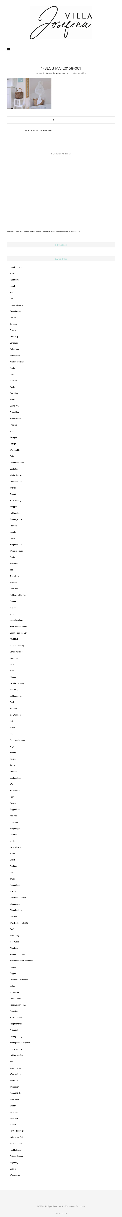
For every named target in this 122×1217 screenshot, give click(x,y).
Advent (13, 494)
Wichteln (13, 708)
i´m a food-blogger (17, 740)
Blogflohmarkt (16, 545)
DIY (11, 299)
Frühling (13, 425)
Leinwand (14, 589)
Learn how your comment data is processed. (61, 232)
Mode (12, 841)
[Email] (103, 49)
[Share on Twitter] (61, 120)
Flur (11, 292)
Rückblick (14, 639)
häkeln (12, 759)
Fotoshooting (15, 500)
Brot (11, 1061)
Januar (13, 765)
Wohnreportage (16, 551)
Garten (13, 317)
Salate (12, 986)
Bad (11, 872)
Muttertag (14, 689)
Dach (12, 702)
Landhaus (14, 1112)
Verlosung (14, 343)
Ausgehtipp (14, 828)
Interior (13, 891)
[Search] (113, 49)
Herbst (12, 538)
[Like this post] (55, 120)
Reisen (13, 967)
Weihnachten (15, 450)
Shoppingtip (15, 904)
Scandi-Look (15, 885)
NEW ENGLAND (17, 1131)
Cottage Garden (16, 1156)
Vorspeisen (14, 992)
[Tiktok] (109, 49)
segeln (12, 607)
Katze (12, 721)
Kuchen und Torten (18, 954)
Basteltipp (14, 469)
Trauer (12, 879)
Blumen (13, 677)
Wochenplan (15, 1175)
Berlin (12, 557)
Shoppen (13, 507)
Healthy (13, 753)
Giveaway (14, 336)
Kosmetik (14, 1081)
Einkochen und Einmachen (21, 961)
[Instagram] (93, 49)
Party (12, 797)
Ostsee (13, 601)
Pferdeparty (15, 355)
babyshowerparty (17, 645)
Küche (12, 387)
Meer (12, 614)
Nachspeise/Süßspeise (20, 1043)
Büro (12, 374)
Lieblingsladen (16, 513)
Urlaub (12, 286)
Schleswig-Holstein (18, 595)
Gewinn (13, 803)
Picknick (13, 917)
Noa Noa (13, 816)
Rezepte (13, 437)
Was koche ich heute (19, 923)
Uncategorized (16, 267)
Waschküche (15, 1074)
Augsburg (14, 1162)
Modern (13, 1125)
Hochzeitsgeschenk (18, 627)
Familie (13, 273)
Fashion (13, 526)
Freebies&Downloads (19, 980)
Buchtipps (14, 866)
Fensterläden (15, 790)
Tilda (12, 671)
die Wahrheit (15, 715)
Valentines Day (16, 620)
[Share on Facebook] (58, 120)
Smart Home (15, 1068)
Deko (12, 456)
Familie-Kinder (16, 1017)
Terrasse (13, 324)
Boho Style (14, 1099)
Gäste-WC (14, 406)
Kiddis (12, 399)
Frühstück (14, 1030)
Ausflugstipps (16, 280)
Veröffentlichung (17, 683)
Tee (11, 570)
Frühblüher (14, 412)
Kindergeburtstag (17, 362)
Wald (12, 784)
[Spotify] (106, 49)
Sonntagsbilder (16, 519)
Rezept (13, 444)
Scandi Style (15, 1093)
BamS (12, 727)
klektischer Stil (16, 1137)
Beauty (13, 532)
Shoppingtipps (16, 910)
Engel (12, 860)
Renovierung (15, 311)
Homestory (14, 935)
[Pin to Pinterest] (64, 120)
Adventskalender (17, 463)
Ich (11, 734)
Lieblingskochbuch (18, 898)
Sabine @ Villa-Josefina (57, 73)
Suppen (13, 973)
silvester (13, 771)
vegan (12, 431)
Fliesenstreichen (17, 305)
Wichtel (13, 488)
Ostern (13, 330)
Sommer (13, 582)
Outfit (12, 929)
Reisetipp (14, 563)
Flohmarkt (14, 822)
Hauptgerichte (16, 1024)
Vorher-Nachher (16, 652)
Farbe (12, 853)
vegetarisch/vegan (18, 1005)
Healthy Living (16, 1036)
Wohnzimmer (15, 418)
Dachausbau (15, 778)
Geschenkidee (16, 481)
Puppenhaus (15, 809)
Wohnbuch (14, 1087)
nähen (12, 664)
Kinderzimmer (16, 475)
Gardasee (14, 658)
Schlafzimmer (16, 696)
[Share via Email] (67, 120)
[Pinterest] (97, 49)
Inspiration (14, 942)
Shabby (13, 1106)
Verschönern (15, 847)
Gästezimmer (15, 999)
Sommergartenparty (18, 633)
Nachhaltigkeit (16, 1150)
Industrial (14, 1118)
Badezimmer (15, 1011)
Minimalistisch (16, 1143)
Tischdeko (14, 576)
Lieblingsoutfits (16, 1055)
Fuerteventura (16, 1049)
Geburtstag (14, 349)
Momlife (13, 381)
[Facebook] (100, 49)
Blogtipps (14, 948)
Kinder (12, 368)
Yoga (12, 746)
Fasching (14, 393)
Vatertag (13, 835)
